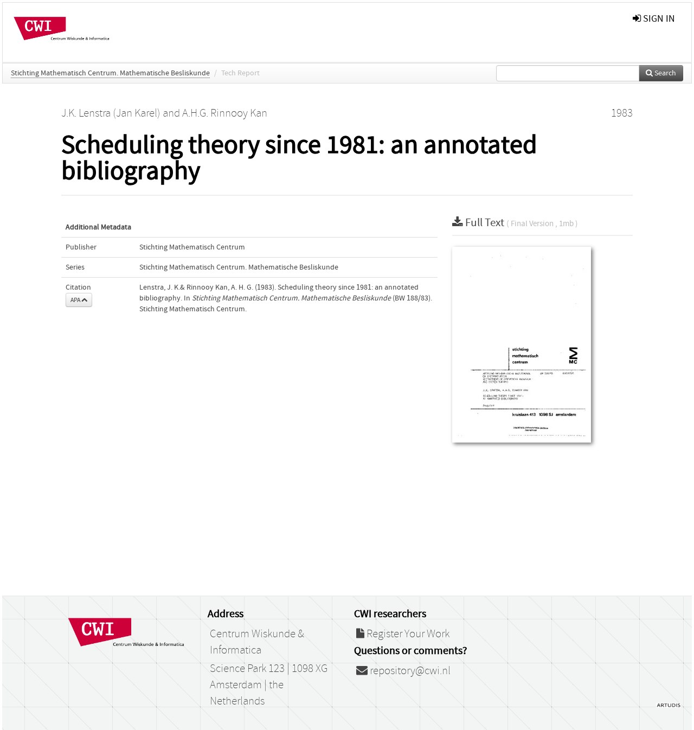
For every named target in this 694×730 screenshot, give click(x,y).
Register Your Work (406, 634)
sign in (658, 18)
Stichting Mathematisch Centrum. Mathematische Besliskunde (110, 73)
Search (664, 73)
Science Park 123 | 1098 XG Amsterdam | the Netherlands (268, 685)
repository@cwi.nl (409, 670)
